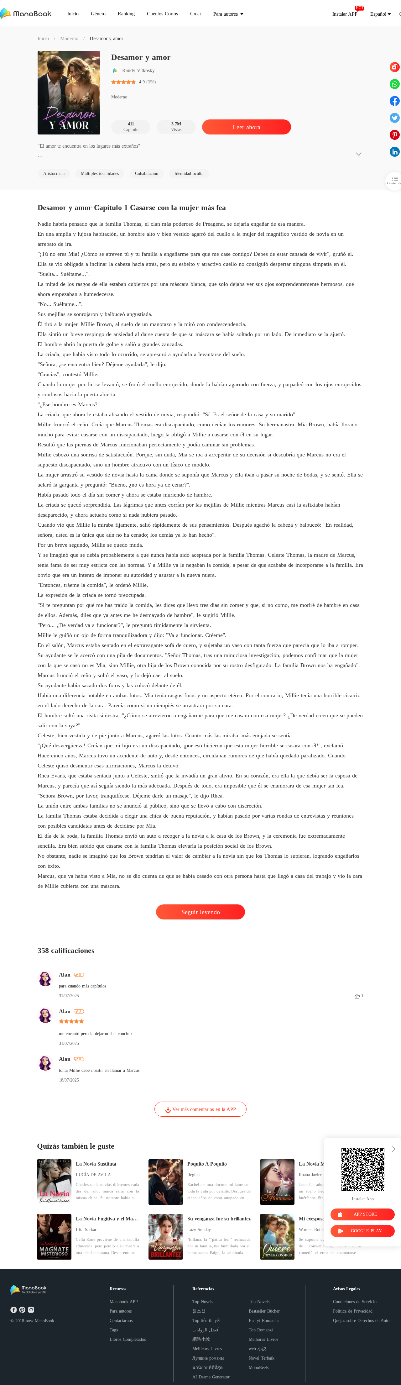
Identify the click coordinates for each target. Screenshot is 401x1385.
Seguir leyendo (200, 911)
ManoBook (44, 1321)
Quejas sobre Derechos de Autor (362, 1320)
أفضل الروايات (206, 1330)
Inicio (43, 38)
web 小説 (257, 1348)
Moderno (69, 38)
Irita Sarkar (86, 1229)
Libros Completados (128, 1339)
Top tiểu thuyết (206, 1320)
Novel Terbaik (261, 1358)
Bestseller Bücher (264, 1311)
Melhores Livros (263, 1339)
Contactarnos (121, 1320)
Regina (193, 1174)
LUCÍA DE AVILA (93, 1174)
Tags (114, 1330)
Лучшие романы (208, 1358)
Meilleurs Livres (207, 1348)
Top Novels (202, 1301)
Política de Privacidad (352, 1311)
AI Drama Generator (211, 1377)
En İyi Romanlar (264, 1320)
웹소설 (199, 1311)
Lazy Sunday (199, 1229)
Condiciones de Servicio (355, 1301)
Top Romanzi (261, 1330)
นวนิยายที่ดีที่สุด (207, 1367)
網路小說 (201, 1339)
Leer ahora (246, 127)
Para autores (121, 1311)
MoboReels (258, 1367)
